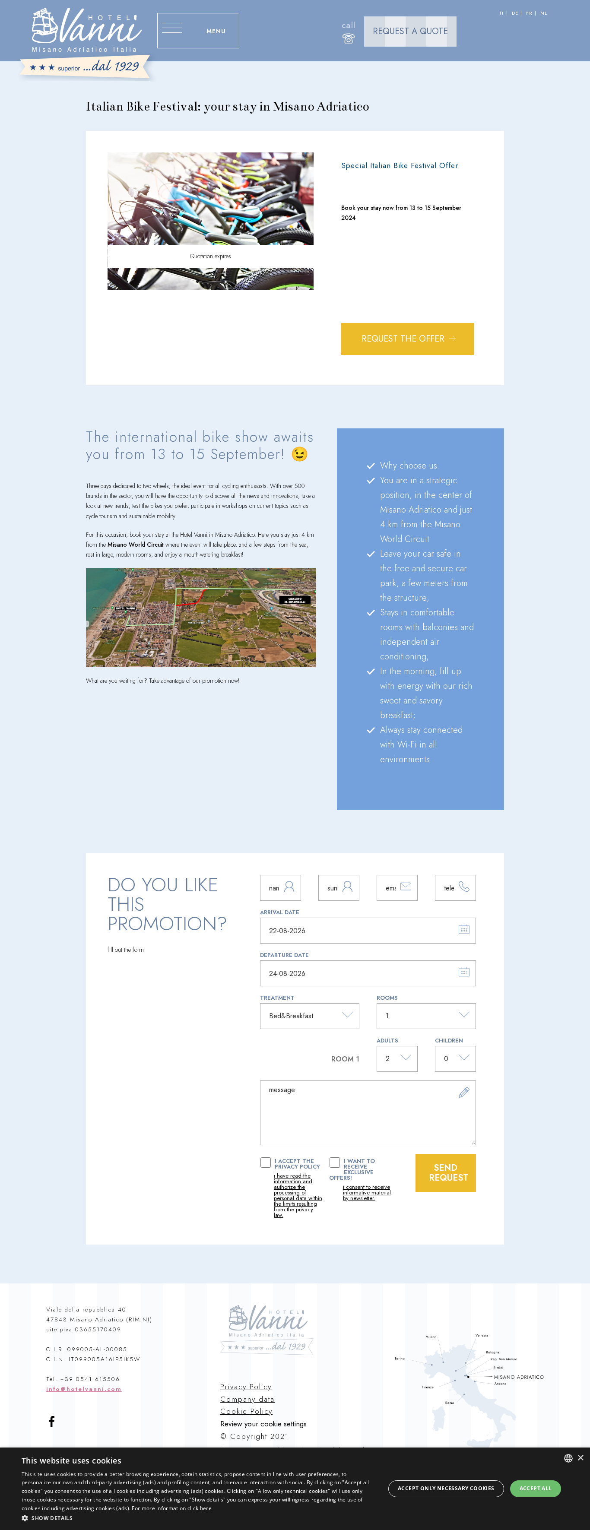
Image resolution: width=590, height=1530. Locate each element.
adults (387, 1040)
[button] (198, 1518)
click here (199, 1508)
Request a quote (410, 31)
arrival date (279, 912)
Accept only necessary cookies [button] (446, 1488)
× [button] (580, 1458)
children (449, 1040)
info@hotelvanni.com (84, 1389)
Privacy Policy (246, 1386)
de (515, 13)
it (502, 13)
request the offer (404, 339)
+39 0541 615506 (90, 1379)
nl (543, 13)
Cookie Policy (246, 1411)
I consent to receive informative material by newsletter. (367, 1192)
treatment (277, 998)
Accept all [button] (536, 1488)
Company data (247, 1399)
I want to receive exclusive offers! (360, 1179)
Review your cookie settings (263, 1424)
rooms (387, 998)
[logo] (87, 45)
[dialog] (295, 1489)
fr (529, 13)
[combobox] (568, 1458)
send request (448, 1173)
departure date (284, 955)
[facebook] (55, 1425)
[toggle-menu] (172, 47)
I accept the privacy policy (298, 1188)
